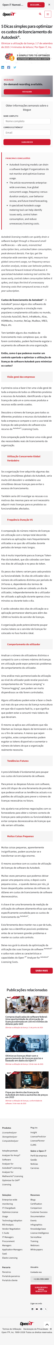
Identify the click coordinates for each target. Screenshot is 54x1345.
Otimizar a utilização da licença (17, 43)
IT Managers (8, 1237)
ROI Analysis (8, 1224)
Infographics (36, 1224)
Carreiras (34, 1168)
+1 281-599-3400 (41, 1279)
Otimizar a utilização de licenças (17, 1100)
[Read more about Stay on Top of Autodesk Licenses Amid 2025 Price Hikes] (27, 1080)
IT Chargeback (9, 1208)
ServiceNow (36, 1237)
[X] (46, 1309)
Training (34, 1241)
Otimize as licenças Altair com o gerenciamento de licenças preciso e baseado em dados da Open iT (24, 1058)
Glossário (34, 1267)
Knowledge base (38, 1228)
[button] (40, 14)
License (38, 1136)
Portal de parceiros (11, 1276)
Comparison (36, 1208)
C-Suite (5, 1233)
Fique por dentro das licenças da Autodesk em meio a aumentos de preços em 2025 (26, 1095)
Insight (33, 1132)
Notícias (34, 1163)
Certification (36, 1203)
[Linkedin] (2, 67)
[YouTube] (37, 1309)
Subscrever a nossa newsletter (41, 1289)
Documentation (37, 1216)
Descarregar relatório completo (37, 4)
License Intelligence (39, 1233)
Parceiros (6, 1272)
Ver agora (27, 91)
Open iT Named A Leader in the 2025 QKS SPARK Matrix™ (13, 5)
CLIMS (33, 1144)
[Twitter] (14, 67)
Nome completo (10, 116)
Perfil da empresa (38, 1155)
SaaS (4, 1253)
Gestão (33, 1159)
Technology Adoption (12, 1220)
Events (33, 1220)
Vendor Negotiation (11, 1228)
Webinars (34, 1245)
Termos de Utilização (11, 1329)
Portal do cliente (9, 1280)
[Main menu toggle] (47, 14)
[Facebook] (8, 67)
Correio (13, 127)
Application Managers (12, 1249)
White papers (36, 1249)
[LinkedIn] (32, 1309)
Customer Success (38, 1212)
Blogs (33, 1199)
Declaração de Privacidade (35, 1329)
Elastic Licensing (9, 1257)
